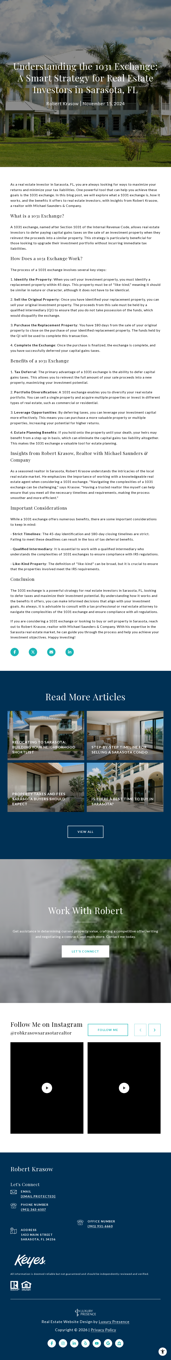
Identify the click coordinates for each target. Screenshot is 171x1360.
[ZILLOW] (119, 1343)
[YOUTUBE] (97, 1343)
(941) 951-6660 (100, 1226)
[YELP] (85, 1343)
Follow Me (108, 1030)
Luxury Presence (114, 1321)
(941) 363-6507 (33, 1209)
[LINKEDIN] (74, 1343)
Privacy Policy (103, 1329)
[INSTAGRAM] (63, 1343)
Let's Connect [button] (85, 951)
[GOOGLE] (108, 1343)
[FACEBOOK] (52, 1343)
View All (85, 831)
